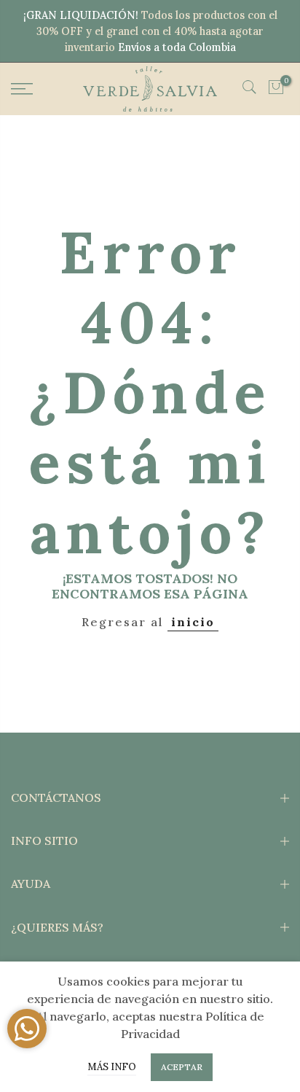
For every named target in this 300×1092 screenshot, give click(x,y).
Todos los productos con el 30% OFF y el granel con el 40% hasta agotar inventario (156, 31)
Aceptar (181, 1066)
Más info (111, 1067)
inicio (193, 622)
